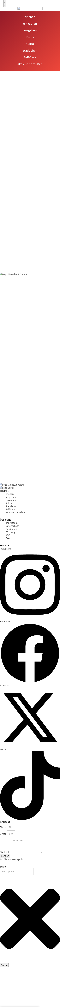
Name (3, 827)
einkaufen (11, 500)
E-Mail (3, 833)
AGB (8, 535)
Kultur (9, 503)
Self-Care (10, 509)
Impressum (12, 522)
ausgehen (11, 497)
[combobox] (16, 871)
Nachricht (5, 852)
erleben (10, 494)
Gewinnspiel (12, 529)
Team (8, 538)
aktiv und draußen (15, 512)
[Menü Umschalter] (4, 3)
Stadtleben (11, 506)
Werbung (10, 532)
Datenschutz (12, 525)
